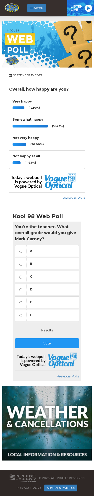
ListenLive (77, 8)
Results (47, 330)
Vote (47, 343)
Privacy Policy (29, 487)
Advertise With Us (61, 488)
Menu (38, 8)
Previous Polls (74, 198)
